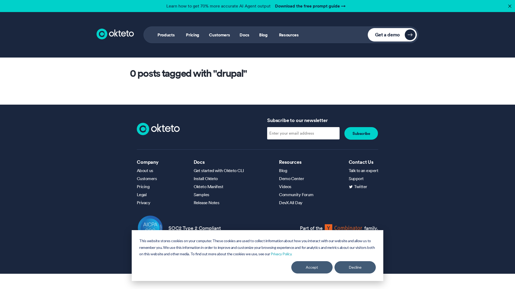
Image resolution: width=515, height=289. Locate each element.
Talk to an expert (363, 170)
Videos (285, 186)
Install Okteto (206, 178)
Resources (289, 34)
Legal (141, 194)
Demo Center (291, 178)
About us (145, 170)
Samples (201, 194)
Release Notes (206, 202)
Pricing (192, 34)
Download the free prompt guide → (310, 6)
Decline (355, 267)
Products (166, 34)
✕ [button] (509, 4)
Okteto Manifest (208, 186)
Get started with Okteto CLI (219, 170)
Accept (312, 267)
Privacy (143, 202)
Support (356, 178)
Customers (219, 34)
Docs (244, 34)
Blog (263, 34)
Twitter (360, 186)
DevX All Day (290, 202)
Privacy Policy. (281, 254)
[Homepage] (158, 128)
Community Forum (296, 194)
